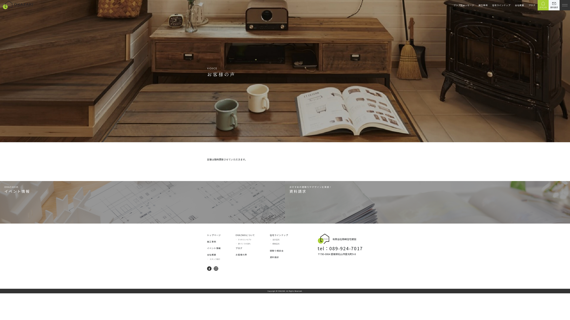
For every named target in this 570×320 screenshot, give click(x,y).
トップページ (214, 235)
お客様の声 (241, 254)
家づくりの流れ (244, 243)
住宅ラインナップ (279, 235)
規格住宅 (276, 243)
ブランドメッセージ (464, 5)
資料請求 (274, 257)
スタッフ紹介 (215, 259)
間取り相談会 (277, 250)
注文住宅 (276, 239)
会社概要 (519, 5)
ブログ (532, 5)
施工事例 (483, 5)
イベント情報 (214, 248)
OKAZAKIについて (245, 235)
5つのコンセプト (245, 239)
